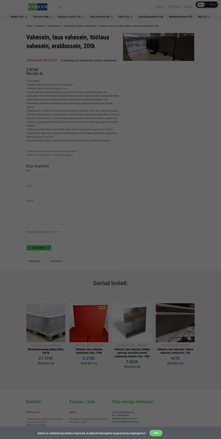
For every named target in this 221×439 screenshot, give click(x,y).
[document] (110, 219)
